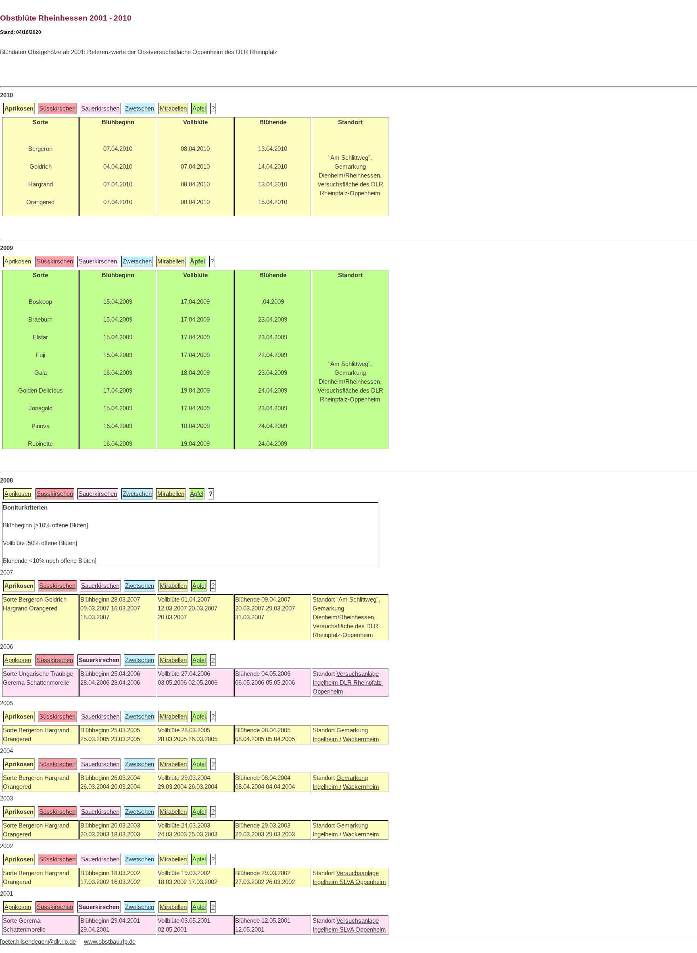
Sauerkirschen (100, 108)
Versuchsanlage (357, 674)
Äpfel (199, 108)
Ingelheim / (327, 739)
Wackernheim (361, 739)
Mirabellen (173, 108)
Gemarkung (352, 730)
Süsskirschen (57, 108)
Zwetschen (139, 108)
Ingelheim (326, 682)
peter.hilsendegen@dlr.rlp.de (39, 941)
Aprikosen (17, 261)
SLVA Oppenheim (363, 882)
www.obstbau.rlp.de (110, 941)
